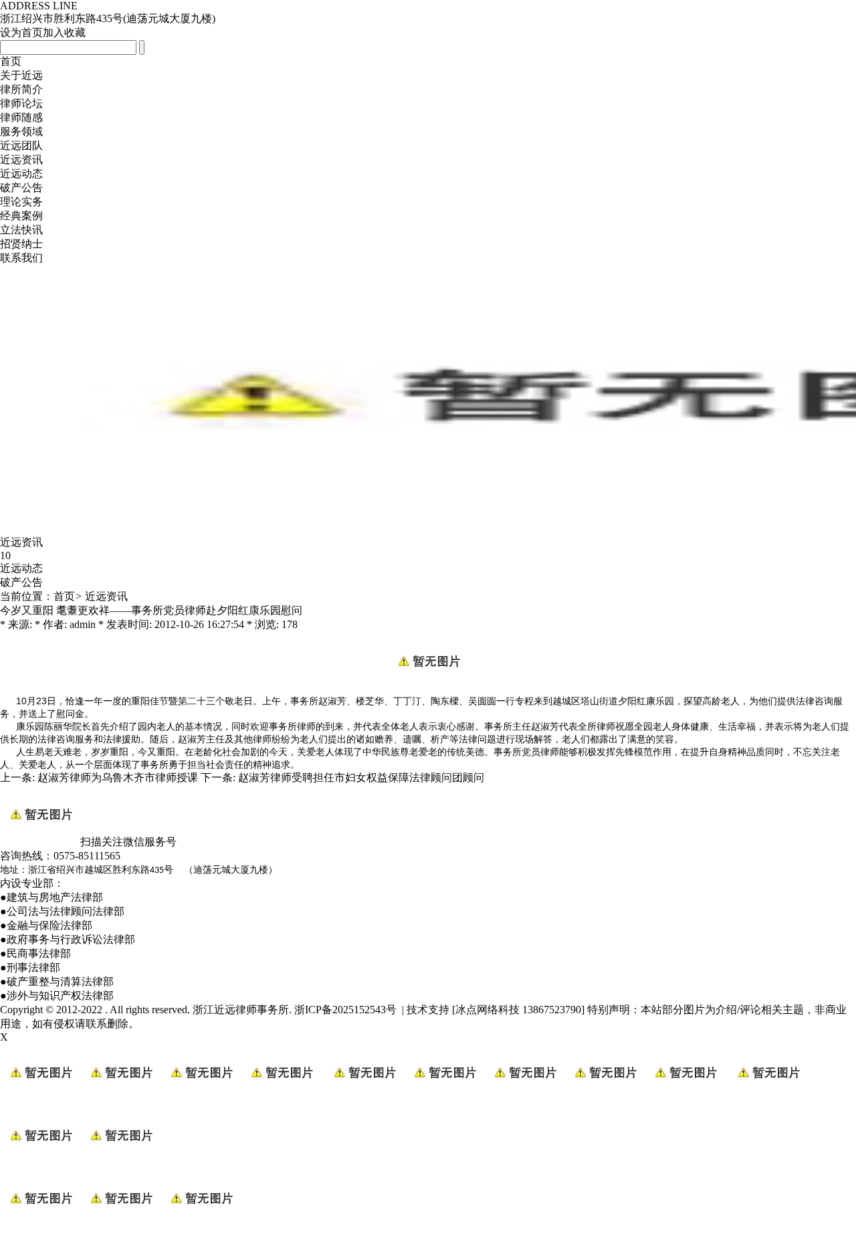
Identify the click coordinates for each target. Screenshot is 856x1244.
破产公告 (21, 187)
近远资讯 (21, 159)
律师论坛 (21, 103)
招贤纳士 (21, 243)
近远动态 (21, 173)
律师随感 (21, 117)
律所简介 (21, 89)
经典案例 (21, 215)
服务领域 (21, 131)
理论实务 (21, 201)
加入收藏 (64, 32)
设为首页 (21, 32)
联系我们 (21, 258)
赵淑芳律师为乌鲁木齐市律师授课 (117, 777)
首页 (10, 61)
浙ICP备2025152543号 (345, 1009)
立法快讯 (21, 229)
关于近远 (21, 75)
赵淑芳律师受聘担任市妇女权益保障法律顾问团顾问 (361, 777)
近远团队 (21, 145)
